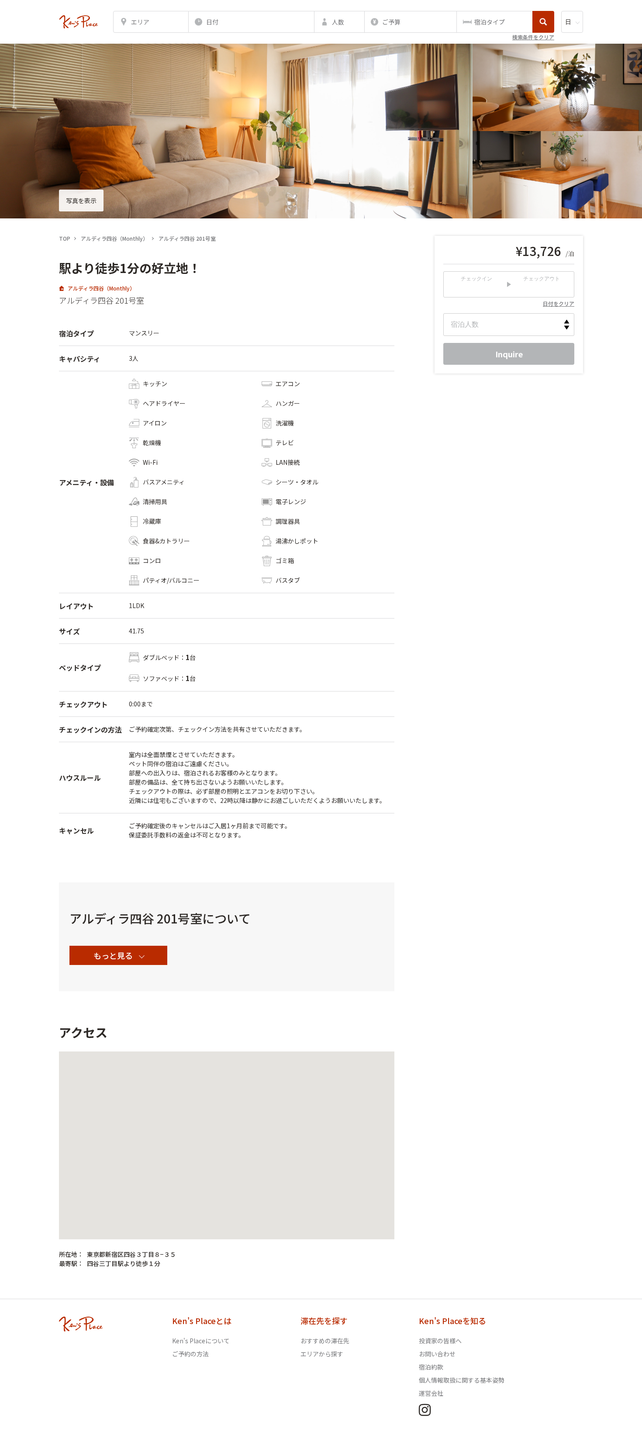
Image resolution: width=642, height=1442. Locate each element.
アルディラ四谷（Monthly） (101, 288)
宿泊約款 (431, 1366)
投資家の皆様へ (440, 1340)
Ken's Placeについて (201, 1340)
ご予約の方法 (190, 1353)
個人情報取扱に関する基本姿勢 (461, 1380)
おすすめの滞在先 (324, 1340)
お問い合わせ (437, 1353)
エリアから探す (321, 1353)
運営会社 (431, 1393)
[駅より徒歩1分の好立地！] (78, 22)
